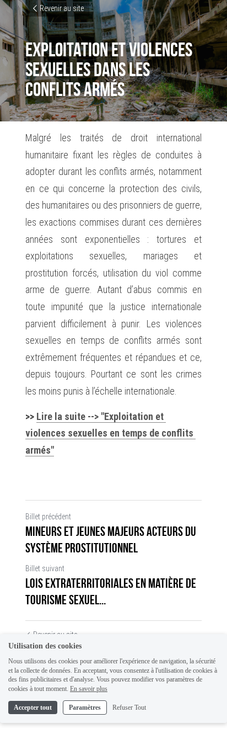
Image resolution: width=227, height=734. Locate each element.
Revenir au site (62, 8)
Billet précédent (48, 516)
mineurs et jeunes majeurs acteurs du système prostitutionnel (110, 539)
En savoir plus (88, 689)
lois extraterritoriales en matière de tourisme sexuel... (110, 591)
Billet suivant (44, 568)
